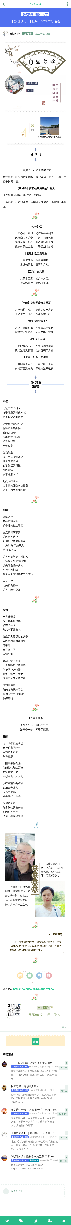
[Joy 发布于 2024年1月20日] (4, 1088)
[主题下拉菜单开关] (67, 4)
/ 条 (34, 4)
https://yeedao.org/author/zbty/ (33, 989)
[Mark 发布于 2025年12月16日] (4, 1064)
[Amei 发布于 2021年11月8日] (4, 1158)
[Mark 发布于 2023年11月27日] (4, 1111)
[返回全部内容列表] (3, 4)
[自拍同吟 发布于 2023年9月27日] (4, 1134)
